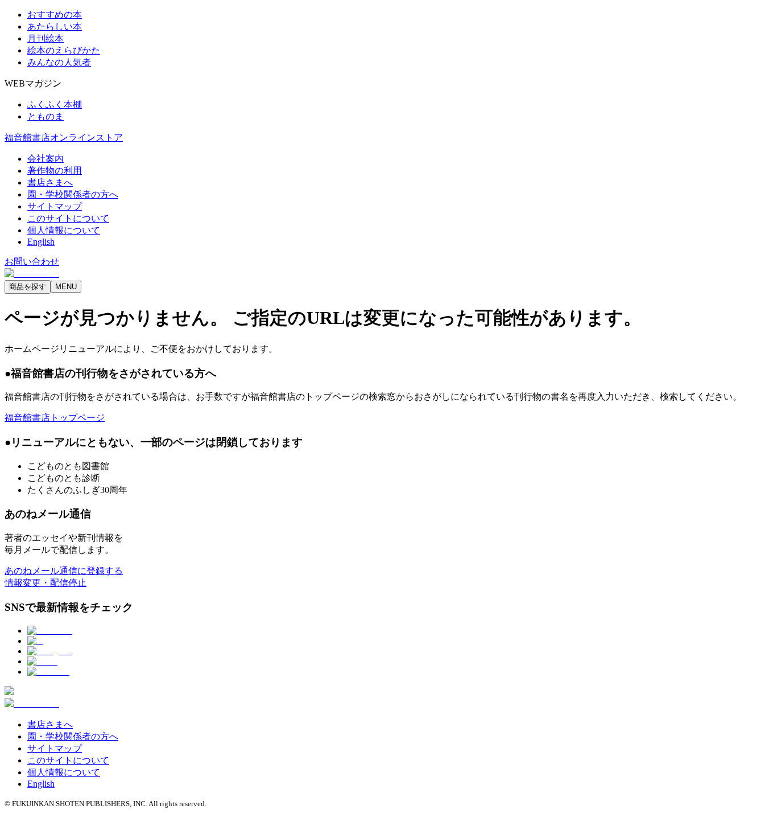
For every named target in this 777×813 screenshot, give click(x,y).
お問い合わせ (32, 261)
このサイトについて (68, 218)
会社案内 (45, 158)
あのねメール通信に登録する (64, 571)
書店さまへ (50, 182)
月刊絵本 (45, 38)
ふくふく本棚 (54, 104)
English (41, 242)
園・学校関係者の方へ (72, 194)
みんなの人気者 (59, 62)
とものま (45, 116)
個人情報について (63, 230)
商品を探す (27, 286)
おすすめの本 (54, 14)
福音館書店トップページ (55, 417)
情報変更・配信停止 (45, 583)
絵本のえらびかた (63, 50)
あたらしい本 (54, 26)
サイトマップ (54, 206)
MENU (66, 286)
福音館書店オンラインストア (64, 137)
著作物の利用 (54, 170)
